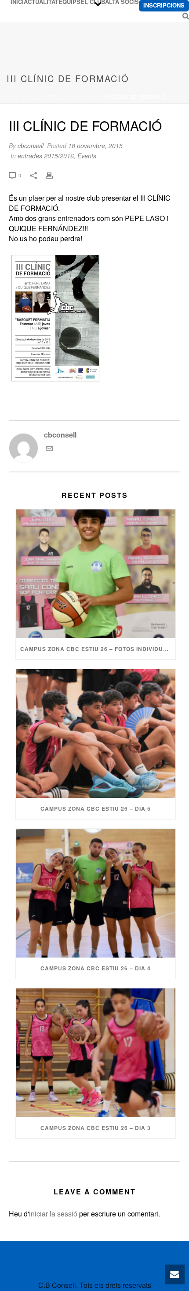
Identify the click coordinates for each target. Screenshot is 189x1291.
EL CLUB (92, 2)
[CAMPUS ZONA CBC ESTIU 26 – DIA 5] (95, 733)
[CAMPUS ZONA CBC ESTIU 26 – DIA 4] (95, 893)
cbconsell (31, 145)
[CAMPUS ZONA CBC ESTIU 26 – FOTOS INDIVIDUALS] (95, 573)
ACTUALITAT (41, 2)
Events (86, 155)
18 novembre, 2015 (95, 145)
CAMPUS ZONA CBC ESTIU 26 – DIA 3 (95, 1128)
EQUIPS (69, 2)
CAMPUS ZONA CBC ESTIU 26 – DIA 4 (95, 968)
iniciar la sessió (53, 1214)
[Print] (54, 174)
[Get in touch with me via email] (49, 449)
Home (30, 97)
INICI (17, 2)
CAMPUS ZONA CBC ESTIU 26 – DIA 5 (95, 808)
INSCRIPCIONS (164, 5)
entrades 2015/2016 (71, 97)
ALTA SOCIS (122, 2)
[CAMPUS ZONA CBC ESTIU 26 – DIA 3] (95, 1052)
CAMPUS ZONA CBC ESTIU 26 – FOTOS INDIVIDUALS (97, 649)
